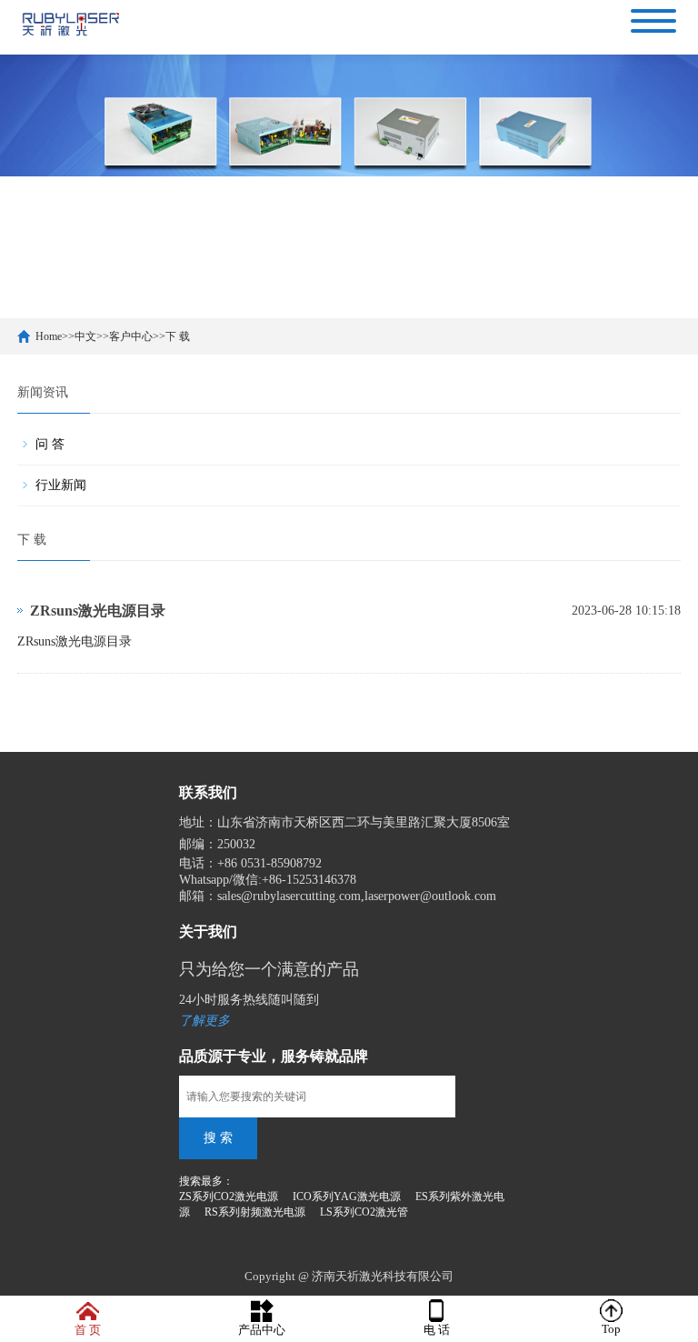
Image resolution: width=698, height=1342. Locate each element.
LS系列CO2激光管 (364, 1212)
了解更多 (204, 1020)
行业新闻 (60, 485)
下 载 (177, 336)
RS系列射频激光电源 (254, 1212)
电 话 (437, 1330)
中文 (85, 336)
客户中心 (131, 336)
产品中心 (261, 1330)
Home (48, 336)
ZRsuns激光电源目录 (97, 610)
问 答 (50, 444)
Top (611, 1329)
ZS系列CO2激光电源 (228, 1196)
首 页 (88, 1330)
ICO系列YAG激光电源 (347, 1196)
